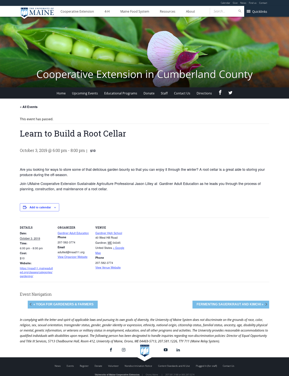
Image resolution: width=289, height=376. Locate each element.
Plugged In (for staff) (206, 366)
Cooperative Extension (77, 11)
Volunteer (113, 366)
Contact (263, 3)
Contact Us (182, 93)
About (190, 11)
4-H (107, 11)
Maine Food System (134, 11)
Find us (253, 3)
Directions (204, 93)
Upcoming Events (85, 93)
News (243, 3)
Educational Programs (120, 93)
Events (70, 366)
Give (235, 3)
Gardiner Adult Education (73, 233)
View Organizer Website (72, 257)
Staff (164, 93)
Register (84, 366)
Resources (167, 11)
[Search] (240, 11)
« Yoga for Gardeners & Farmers (63, 304)
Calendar (225, 3)
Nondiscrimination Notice (138, 366)
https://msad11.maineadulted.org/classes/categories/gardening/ (36, 272)
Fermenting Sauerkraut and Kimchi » (230, 304)
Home (61, 93)
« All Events (29, 106)
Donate (149, 93)
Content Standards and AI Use (174, 366)
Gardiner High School (108, 233)
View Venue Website (108, 267)
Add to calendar (40, 207)
